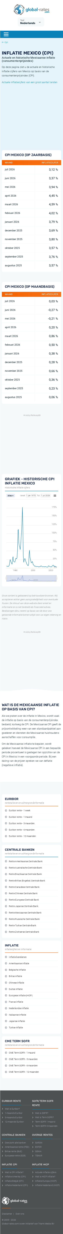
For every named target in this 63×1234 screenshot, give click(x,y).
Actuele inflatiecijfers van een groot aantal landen (29, 82)
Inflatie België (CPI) (14, 1181)
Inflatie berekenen (18, 957)
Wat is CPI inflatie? (14, 1172)
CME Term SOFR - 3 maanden (23, 1059)
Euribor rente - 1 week (19, 810)
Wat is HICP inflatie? (45, 1176)
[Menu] (6, 34)
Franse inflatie (16, 1002)
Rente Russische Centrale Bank (24, 919)
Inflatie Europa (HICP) (46, 1181)
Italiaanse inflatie (17, 1015)
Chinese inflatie (16, 983)
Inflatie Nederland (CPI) (16, 1185)
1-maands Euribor (14, 1113)
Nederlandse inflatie (19, 1008)
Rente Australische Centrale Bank (25, 868)
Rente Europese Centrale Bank (24, 900)
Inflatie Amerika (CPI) (15, 1176)
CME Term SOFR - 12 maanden (24, 1072)
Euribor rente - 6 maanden (22, 830)
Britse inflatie (15, 976)
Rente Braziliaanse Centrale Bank (25, 874)
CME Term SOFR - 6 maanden (23, 1065)
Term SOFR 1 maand (45, 1122)
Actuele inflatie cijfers (45, 1172)
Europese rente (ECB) (15, 1155)
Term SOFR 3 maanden (46, 1126)
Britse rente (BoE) (13, 1151)
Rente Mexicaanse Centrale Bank (25, 912)
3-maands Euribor (14, 1117)
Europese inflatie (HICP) (21, 995)
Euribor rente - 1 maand (20, 817)
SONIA (38, 1151)
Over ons (20, 1214)
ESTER (38, 1147)
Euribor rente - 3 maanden (22, 823)
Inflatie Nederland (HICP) (47, 1185)
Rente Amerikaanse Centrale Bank (26, 861)
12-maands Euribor (14, 1122)
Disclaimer (7, 1214)
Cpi (6, 42)
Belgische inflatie (17, 970)
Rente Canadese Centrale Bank (24, 887)
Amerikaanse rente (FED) (17, 1147)
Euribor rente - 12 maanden (22, 836)
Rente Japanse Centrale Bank (23, 906)
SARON (38, 1142)
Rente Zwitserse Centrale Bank (24, 932)
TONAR (38, 1155)
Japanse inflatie (17, 1021)
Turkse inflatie (16, 1027)
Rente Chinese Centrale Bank (23, 893)
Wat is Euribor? (12, 1109)
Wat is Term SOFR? (44, 1117)
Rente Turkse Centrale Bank (22, 925)
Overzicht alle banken (15, 1142)
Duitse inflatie (15, 989)
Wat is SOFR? (41, 1113)
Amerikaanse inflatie (19, 963)
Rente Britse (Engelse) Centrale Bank (27, 880)
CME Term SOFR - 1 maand (22, 1053)
